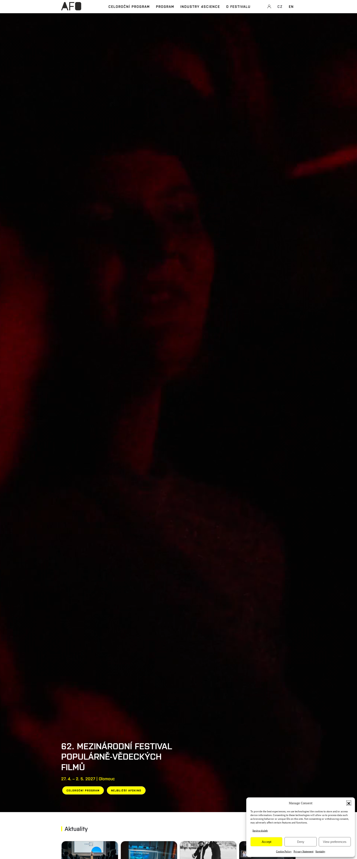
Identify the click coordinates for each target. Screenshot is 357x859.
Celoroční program (129, 6)
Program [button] (165, 6)
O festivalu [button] (238, 6)
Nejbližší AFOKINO (126, 790)
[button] (349, 803)
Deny (300, 842)
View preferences (334, 842)
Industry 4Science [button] (200, 6)
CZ (280, 6)
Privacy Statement (303, 851)
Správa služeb (260, 830)
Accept (266, 842)
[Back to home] (71, 8)
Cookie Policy (284, 851)
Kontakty (320, 851)
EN (291, 6)
